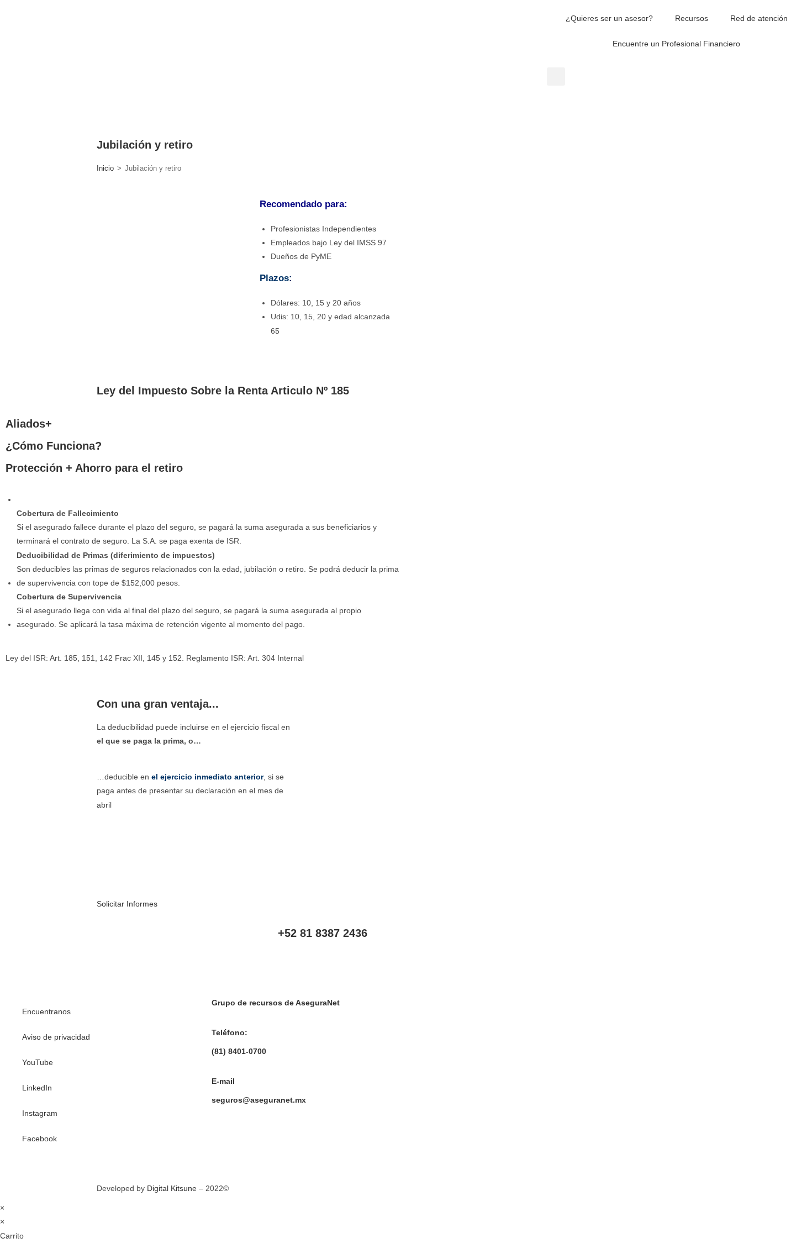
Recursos (691, 18)
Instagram (39, 1113)
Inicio (105, 168)
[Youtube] (559, 941)
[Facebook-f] (648, 941)
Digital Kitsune (172, 1188)
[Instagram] (618, 941)
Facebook (39, 1138)
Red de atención (759, 18)
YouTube (37, 1062)
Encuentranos (46, 1011)
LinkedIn (37, 1087)
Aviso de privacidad (56, 1036)
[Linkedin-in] (589, 941)
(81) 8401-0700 (239, 1051)
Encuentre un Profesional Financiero (676, 43)
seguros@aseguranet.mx (259, 1099)
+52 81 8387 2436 (322, 933)
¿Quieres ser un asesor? (609, 18)
